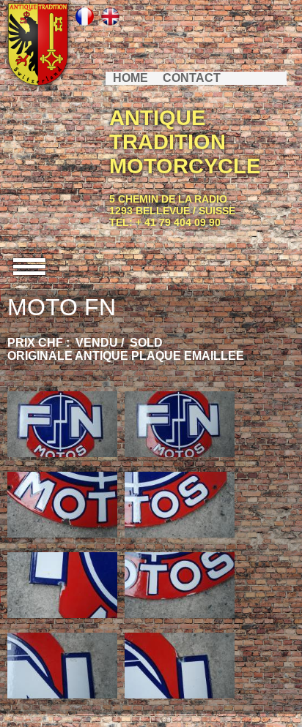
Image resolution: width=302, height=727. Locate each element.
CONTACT (192, 78)
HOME (130, 78)
